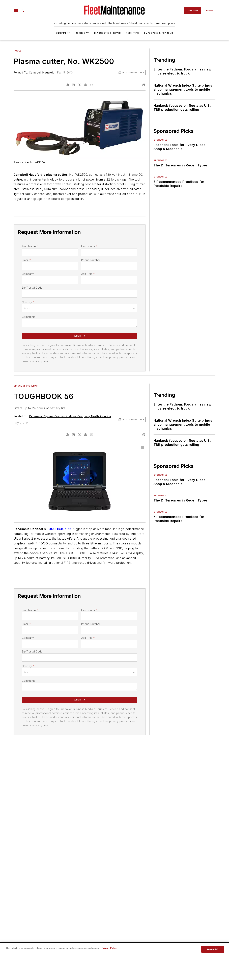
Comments (28, 316)
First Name (30, 246)
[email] (91, 85)
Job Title (88, 273)
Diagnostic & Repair (107, 33)
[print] (144, 85)
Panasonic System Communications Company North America (70, 416)
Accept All (212, 949)
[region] (114, 949)
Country (28, 302)
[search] (22, 10)
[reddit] (85, 85)
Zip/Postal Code (32, 287)
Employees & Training (158, 33)
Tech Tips (132, 33)
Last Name (89, 246)
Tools (17, 50)
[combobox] (79, 308)
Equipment (63, 33)
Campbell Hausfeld (41, 72)
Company (28, 273)
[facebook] (67, 85)
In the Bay (82, 33)
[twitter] (79, 85)
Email (26, 260)
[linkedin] (73, 85)
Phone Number (90, 260)
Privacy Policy (109, 948)
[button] (16, 10)
